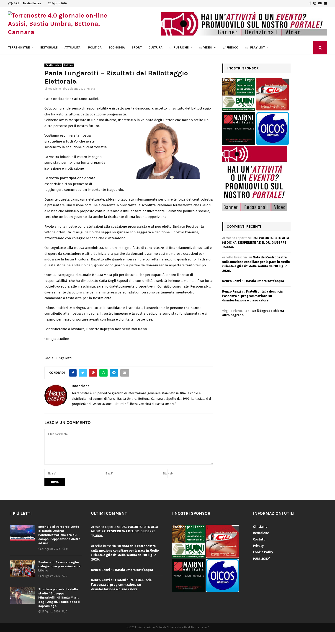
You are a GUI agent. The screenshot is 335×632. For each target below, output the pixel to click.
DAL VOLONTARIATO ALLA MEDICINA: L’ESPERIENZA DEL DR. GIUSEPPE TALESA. (255, 242)
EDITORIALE (49, 47)
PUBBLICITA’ (261, 559)
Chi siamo (260, 527)
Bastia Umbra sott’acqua (265, 281)
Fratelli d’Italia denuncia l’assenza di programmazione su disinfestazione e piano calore (252, 296)
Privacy (258, 546)
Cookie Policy (263, 552)
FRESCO (230, 47)
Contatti (259, 539)
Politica (68, 65)
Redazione (54, 88)
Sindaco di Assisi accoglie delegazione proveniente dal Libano (59, 566)
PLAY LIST (255, 47)
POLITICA (95, 47)
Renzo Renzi (231, 281)
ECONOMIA (116, 47)
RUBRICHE (179, 47)
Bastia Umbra (53, 65)
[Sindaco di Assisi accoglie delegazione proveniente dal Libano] (22, 568)
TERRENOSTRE (19, 47)
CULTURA (155, 47)
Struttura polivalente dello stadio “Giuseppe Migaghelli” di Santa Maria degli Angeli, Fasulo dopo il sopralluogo (59, 597)
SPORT (137, 47)
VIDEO (205, 47)
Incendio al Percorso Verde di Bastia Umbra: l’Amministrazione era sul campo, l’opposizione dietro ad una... (59, 535)
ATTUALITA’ (72, 47)
